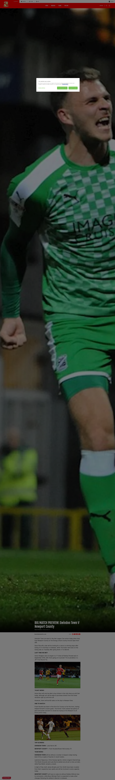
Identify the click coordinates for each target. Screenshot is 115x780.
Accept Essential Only (62, 87)
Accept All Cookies (73, 87)
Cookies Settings (41, 87)
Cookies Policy (65, 84)
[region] (58, 85)
